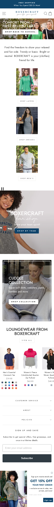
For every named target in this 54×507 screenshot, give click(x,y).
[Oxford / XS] (51, 385)
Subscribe (27, 458)
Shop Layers (27, 101)
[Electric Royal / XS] (28, 385)
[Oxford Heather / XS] (35, 385)
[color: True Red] (13, 385)
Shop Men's (27, 178)
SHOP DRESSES (27, 140)
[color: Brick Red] (9, 388)
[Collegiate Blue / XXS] (9, 385)
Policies (27, 419)
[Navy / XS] (32, 385)
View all (27, 340)
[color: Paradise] (2, 388)
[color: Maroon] (6, 388)
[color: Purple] (16, 385)
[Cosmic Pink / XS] (25, 385)
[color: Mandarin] (13, 388)
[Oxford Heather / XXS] (16, 382)
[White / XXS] (2, 385)
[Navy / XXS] (2, 382)
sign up (48, 500)
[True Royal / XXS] (9, 382)
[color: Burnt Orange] (16, 388)
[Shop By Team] (27, 222)
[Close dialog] (52, 473)
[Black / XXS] (13, 382)
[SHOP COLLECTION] (27, 290)
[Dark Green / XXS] (6, 382)
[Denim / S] (6, 385)
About (27, 410)
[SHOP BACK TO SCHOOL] (27, 28)
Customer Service (27, 400)
